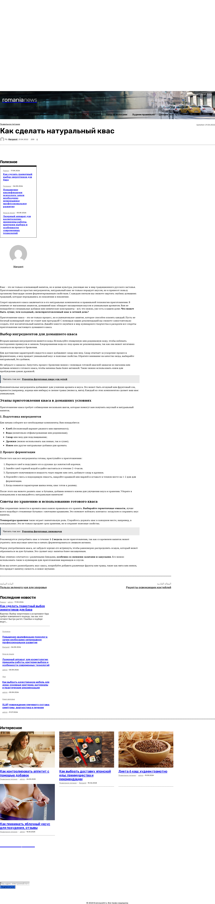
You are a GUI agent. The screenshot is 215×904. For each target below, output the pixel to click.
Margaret (13, 139)
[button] (210, 114)
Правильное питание (10, 124)
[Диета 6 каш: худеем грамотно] (145, 749)
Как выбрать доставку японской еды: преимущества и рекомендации (85, 775)
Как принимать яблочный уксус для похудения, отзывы (25, 826)
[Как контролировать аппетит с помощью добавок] (27, 749)
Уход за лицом (9, 213)
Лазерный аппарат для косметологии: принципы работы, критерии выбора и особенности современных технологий (17, 225)
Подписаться (7, 887)
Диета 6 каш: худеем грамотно (142, 771)
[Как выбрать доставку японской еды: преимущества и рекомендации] (86, 749)
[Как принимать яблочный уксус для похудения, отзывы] (27, 802)
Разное (6, 171)
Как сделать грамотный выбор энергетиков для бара (17, 177)
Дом (4, 677)
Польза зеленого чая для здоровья (23, 587)
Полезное (7, 186)
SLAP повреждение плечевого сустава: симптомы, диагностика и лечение (26, 706)
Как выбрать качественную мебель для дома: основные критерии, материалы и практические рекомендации (25, 685)
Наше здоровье (8, 699)
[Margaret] (2, 139)
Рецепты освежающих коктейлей (148, 587)
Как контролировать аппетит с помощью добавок (24, 773)
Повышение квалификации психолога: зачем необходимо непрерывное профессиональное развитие (15, 198)
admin (10, 602)
